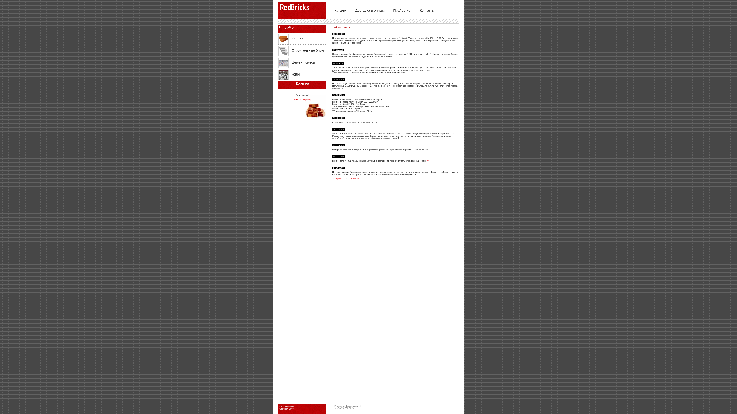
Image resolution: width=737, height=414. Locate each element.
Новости (346, 27)
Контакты (427, 10)
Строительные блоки (308, 50)
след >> (355, 178)
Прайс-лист (402, 10)
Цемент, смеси (303, 62)
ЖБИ (296, 74)
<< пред (337, 178)
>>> (429, 161)
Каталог (341, 10)
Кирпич (297, 38)
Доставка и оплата (370, 10)
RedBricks (337, 27)
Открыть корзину (302, 100)
